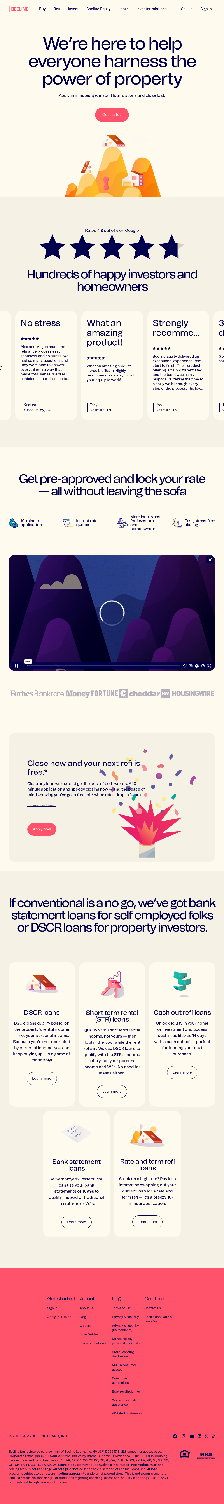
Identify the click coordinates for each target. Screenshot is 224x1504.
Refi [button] (57, 9)
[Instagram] (183, 1436)
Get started (112, 115)
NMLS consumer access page (139, 1451)
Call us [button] (186, 9)
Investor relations (151, 9)
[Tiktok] (213, 1436)
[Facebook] (175, 1436)
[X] (206, 1436)
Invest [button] (73, 9)
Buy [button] (42, 9)
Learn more (41, 1078)
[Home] (18, 11)
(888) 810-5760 (157, 1478)
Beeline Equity (98, 9)
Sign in (206, 9)
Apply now (42, 829)
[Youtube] (192, 1436)
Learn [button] (124, 9)
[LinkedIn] (199, 1436)
